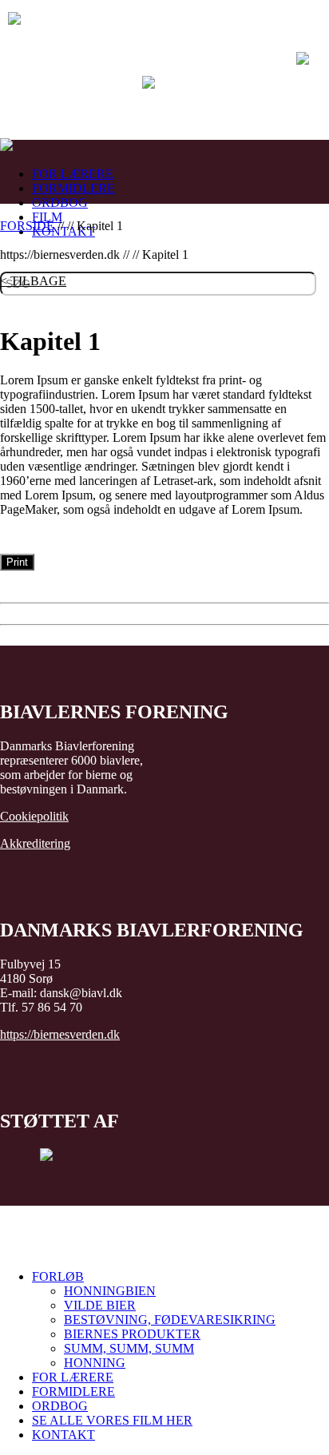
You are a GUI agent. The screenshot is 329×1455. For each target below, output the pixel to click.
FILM (47, 217)
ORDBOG (60, 202)
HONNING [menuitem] (94, 1363)
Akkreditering (35, 843)
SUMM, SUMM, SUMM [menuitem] (129, 1348)
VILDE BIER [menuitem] (100, 1305)
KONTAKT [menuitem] (63, 1434)
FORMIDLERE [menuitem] (73, 1391)
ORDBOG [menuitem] (60, 1406)
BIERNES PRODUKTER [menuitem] (132, 1334)
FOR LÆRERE (72, 174)
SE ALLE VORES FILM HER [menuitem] (112, 1420)
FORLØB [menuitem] (58, 1276)
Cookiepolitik (34, 816)
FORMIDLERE (73, 188)
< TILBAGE (33, 281)
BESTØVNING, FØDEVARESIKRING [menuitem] (169, 1319)
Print (17, 562)
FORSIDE (27, 226)
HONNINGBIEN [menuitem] (110, 1291)
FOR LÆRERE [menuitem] (72, 1377)
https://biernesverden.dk (60, 1034)
